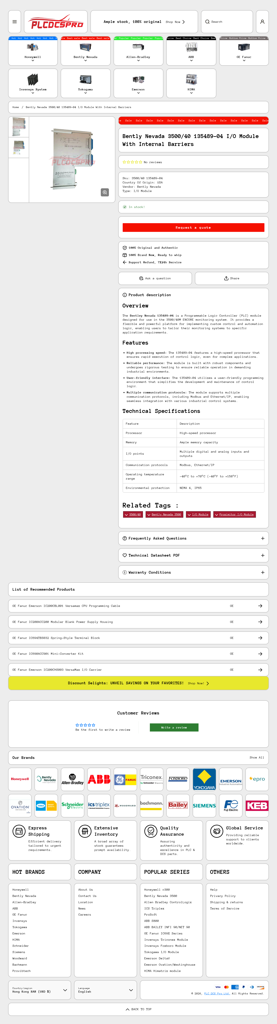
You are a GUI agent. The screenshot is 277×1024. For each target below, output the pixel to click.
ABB (15, 908)
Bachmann (20, 964)
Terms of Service (224, 908)
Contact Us (87, 896)
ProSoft (150, 914)
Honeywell (21, 889)
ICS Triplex (154, 908)
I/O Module (200, 514)
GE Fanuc (20, 914)
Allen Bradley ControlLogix (168, 902)
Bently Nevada (24, 896)
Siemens (19, 952)
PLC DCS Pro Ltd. (217, 993)
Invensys (20, 920)
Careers (84, 914)
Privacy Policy (223, 896)
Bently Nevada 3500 (166, 514)
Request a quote (193, 227)
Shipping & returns (226, 902)
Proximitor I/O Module (237, 514)
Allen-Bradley (24, 902)
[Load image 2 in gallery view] (19, 147)
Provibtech (22, 971)
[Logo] (56, 21)
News (82, 908)
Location (85, 902)
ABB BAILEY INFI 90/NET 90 (167, 927)
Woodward (20, 958)
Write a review (174, 727)
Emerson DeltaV (157, 958)
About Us (85, 889)
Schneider (21, 945)
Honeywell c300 (157, 889)
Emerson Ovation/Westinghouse (169, 964)
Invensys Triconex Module (166, 939)
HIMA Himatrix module (162, 971)
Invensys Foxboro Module (165, 945)
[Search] (205, 21)
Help (214, 889)
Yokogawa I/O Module (161, 952)
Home (16, 107)
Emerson (19, 933)
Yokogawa (20, 927)
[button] (132, 162)
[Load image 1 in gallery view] (19, 127)
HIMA (16, 939)
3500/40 (135, 514)
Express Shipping (39, 831)
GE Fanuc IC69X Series (163, 933)
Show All (257, 757)
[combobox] (227, 21)
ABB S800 (151, 920)
